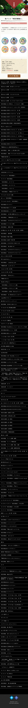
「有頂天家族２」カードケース (8, 185)
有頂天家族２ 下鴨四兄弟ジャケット (9, 217)
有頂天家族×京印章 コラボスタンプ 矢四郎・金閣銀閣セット (14, 140)
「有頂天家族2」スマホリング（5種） (9, 288)
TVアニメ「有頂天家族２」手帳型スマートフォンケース (14, 483)
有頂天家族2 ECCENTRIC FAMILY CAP (10, 243)
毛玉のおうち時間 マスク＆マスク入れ (10, 94)
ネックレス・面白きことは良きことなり (10, 670)
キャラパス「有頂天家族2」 (7, 178)
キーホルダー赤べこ (5, 314)
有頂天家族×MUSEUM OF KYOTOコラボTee (11, 409)
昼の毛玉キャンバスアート (7, 465)
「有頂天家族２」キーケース (7, 182)
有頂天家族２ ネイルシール (7, 492)
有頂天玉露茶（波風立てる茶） (8, 412)
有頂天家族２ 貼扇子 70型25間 (8, 239)
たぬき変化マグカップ (6, 297)
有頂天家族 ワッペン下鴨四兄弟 (8, 441)
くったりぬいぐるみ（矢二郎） (8, 339)
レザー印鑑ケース (5, 620)
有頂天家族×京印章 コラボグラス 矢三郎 (10, 116)
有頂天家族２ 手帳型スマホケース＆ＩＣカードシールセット (14, 496)
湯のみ (2, 542)
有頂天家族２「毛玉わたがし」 (8, 275)
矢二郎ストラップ (5, 516)
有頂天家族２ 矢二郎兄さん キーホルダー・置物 (12, 104)
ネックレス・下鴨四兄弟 (6, 676)
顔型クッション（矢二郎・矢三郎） (9, 513)
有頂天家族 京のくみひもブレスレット (10, 633)
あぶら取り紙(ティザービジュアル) (9, 630)
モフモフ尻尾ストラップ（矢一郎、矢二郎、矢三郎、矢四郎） (14, 452)
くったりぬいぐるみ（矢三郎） (8, 336)
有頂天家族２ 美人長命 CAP (7, 246)
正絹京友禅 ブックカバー (7, 386)
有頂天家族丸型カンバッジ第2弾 (8, 211)
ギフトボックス (4, 617)
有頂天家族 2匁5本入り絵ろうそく (9, 304)
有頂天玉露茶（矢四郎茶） (7, 428)
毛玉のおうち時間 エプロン (7, 97)
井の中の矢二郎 (4, 399)
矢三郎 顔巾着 (4, 352)
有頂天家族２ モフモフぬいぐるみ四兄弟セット (12, 604)
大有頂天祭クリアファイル (7, 172)
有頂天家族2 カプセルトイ (7, 532)
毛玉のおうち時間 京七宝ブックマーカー (10, 86)
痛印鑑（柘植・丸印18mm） (7, 611)
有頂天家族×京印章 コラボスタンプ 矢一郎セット (12, 129)
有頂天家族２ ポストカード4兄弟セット (10, 545)
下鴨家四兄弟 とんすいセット (8, 265)
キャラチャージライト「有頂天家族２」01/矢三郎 (12, 503)
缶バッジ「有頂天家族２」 (7, 198)
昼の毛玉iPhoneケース (6, 462)
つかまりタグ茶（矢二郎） (7, 272)
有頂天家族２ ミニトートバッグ (8, 522)
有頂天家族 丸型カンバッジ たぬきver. (9, 643)
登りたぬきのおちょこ (6, 259)
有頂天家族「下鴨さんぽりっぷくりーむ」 (10, 529)
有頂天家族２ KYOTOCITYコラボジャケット (11, 220)
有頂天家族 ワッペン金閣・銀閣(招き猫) (10, 448)
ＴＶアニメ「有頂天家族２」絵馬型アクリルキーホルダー (14, 479)
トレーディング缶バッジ (6, 468)
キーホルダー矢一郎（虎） (7, 317)
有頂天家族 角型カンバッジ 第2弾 (9, 330)
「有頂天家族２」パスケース (7, 188)
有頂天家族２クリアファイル (7, 591)
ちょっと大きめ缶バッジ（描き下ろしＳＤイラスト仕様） (14, 168)
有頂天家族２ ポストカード (7, 535)
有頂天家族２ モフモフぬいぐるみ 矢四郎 (11, 607)
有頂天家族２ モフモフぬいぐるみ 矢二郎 (11, 598)
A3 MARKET (10, 70)
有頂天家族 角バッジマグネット (8, 548)
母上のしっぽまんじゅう (6, 126)
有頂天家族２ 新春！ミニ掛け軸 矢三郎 (10, 150)
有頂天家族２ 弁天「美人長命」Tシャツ (10, 355)
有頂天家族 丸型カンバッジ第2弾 (8, 333)
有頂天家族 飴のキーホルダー (7, 582)
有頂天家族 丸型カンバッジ (7, 649)
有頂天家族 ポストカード (6, 204)
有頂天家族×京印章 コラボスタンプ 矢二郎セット (12, 133)
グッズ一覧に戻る (14, 75)
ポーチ (2, 564)
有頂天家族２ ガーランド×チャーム (9, 489)
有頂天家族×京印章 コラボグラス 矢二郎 (10, 113)
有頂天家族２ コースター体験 (7, 223)
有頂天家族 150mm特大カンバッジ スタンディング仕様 (14, 326)
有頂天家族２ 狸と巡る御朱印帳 (8, 683)
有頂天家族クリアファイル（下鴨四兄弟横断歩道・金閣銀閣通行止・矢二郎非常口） (14, 578)
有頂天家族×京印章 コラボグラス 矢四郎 (10, 120)
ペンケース (3, 568)
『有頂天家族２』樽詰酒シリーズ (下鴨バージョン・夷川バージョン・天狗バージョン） (14, 660)
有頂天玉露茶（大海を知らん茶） (8, 415)
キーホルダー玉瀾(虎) (6, 320)
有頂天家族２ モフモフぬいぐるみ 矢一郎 (11, 601)
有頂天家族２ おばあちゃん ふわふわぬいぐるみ (12, 359)
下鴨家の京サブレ (5, 278)
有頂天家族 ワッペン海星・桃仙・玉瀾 (10, 444)
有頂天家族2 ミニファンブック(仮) (9, 362)
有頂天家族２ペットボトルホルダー (9, 526)
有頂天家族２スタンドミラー (7, 588)
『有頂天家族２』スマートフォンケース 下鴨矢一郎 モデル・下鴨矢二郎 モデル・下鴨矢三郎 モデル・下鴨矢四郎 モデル (14, 379)
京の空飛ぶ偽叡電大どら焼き (7, 346)
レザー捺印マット (5, 614)
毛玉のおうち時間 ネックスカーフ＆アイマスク (12, 100)
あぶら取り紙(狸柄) (5, 680)
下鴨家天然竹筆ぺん (5, 156)
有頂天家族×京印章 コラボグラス (8, 144)
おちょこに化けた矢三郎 (6, 256)
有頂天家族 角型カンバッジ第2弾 (8, 207)
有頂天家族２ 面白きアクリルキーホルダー (11, 539)
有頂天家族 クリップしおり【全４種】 (10, 640)
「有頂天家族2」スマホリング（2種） (9, 285)
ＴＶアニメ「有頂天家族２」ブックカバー (10, 475)
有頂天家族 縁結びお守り (7, 574)
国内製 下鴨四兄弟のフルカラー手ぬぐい (10, 551)
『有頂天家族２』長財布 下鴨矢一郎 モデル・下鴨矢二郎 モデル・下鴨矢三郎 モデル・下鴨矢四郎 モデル (14, 374)
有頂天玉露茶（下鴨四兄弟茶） (8, 432)
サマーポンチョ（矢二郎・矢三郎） (9, 455)
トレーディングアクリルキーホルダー (9, 472)
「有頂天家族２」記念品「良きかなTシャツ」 (11, 291)
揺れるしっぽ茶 (4, 435)
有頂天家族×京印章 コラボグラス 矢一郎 (10, 110)
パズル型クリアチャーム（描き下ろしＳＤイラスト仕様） (14, 164)
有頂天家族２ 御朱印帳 (6, 233)
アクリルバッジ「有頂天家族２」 (8, 175)
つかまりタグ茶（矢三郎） (7, 269)
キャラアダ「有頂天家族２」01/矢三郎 (10, 506)
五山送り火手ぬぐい (5, 281)
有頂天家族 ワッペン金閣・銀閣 (8, 438)
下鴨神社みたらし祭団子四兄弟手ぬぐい (10, 147)
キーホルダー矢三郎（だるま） (8, 310)
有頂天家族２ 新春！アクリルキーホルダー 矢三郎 (13, 153)
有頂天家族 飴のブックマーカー (8, 585)
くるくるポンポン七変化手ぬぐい (8, 343)
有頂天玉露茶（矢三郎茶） (7, 425)
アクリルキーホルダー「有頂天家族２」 (10, 201)
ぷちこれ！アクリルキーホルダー (9, 396)
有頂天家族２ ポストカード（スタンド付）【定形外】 (13, 107)
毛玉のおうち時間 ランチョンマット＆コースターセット (14, 90)
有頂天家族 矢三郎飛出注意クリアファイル (11, 646)
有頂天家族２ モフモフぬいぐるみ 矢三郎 (11, 595)
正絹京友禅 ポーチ (5, 383)
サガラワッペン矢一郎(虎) (7, 323)
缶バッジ (3, 393)
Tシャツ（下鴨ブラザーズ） (7, 459)
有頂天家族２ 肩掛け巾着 (7, 227)
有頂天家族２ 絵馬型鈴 (6, 555)
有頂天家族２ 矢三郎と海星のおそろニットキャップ (13, 214)
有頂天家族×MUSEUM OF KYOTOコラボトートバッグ (13, 406)
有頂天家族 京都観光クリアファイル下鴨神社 (11, 686)
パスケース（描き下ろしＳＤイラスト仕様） (11, 160)
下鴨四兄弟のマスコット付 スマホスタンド (11, 558)
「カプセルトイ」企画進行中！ (8, 667)
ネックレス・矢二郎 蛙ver (7, 673)
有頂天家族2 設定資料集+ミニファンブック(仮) (11, 365)
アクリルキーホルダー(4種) (7, 194)
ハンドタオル (4, 390)
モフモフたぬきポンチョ (6, 656)
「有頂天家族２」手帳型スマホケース (9, 191)
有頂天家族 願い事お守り (7, 627)
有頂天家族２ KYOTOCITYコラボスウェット (11, 249)
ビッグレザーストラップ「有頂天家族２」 (10, 500)
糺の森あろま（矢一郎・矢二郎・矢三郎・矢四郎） (12, 230)
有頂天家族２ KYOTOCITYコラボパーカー (11, 252)
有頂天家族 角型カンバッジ (7, 561)
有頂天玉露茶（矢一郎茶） (7, 419)
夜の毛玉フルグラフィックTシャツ (9, 301)
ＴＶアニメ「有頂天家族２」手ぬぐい (9, 486)
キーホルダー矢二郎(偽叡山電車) (8, 307)
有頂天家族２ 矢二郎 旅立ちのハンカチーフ (11, 294)
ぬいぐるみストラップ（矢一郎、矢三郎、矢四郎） (12, 403)
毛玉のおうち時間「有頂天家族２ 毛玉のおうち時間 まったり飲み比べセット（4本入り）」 (14, 83)
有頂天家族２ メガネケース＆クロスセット (11, 519)
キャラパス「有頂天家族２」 (7, 510)
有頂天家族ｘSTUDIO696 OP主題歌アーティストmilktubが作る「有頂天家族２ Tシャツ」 (14, 369)
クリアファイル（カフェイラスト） (9, 624)
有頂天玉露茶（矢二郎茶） (7, 422)
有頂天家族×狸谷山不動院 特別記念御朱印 (11, 123)
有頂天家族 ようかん (6, 653)
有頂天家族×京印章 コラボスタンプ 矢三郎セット (12, 136)
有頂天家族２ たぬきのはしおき (8, 262)
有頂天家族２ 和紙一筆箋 (6, 236)
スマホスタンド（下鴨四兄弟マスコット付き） (11, 571)
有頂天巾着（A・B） (5, 349)
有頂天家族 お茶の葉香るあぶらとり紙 (10, 664)
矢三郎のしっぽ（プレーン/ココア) (9, 636)
